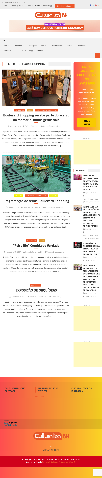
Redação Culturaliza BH (31, 207)
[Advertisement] (87, 152)
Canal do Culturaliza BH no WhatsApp (39, 5)
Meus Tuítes (39, 396)
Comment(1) (56, 296)
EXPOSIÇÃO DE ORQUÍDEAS (36, 290)
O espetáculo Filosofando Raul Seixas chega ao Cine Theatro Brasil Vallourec (91, 249)
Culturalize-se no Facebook (15, 390)
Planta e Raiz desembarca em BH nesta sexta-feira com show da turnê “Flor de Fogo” (90, 182)
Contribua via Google (65, 6)
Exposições (32, 45)
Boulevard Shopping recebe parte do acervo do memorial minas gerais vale (36, 117)
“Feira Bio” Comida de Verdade (36, 245)
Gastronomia (57, 45)
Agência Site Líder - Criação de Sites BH (59, 461)
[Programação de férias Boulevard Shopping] (36, 173)
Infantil (53, 196)
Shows (6, 45)
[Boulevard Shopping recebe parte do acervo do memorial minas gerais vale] (36, 88)
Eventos (18, 45)
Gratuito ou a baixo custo (46, 110)
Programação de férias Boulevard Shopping (36, 201)
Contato (13, 5)
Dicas (30, 110)
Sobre (5, 5)
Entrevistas (8, 50)
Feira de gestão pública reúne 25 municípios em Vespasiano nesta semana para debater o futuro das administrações (91, 216)
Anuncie (21, 5)
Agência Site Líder (31, 126)
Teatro (43, 45)
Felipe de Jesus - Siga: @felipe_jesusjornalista (91, 200)
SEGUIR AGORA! (87, 122)
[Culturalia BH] (51, 436)
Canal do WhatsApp (25, 50)
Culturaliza (19, 110)
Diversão (18, 196)
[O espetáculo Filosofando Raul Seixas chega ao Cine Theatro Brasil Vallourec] (78, 245)
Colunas (81, 45)
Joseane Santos (90, 260)
